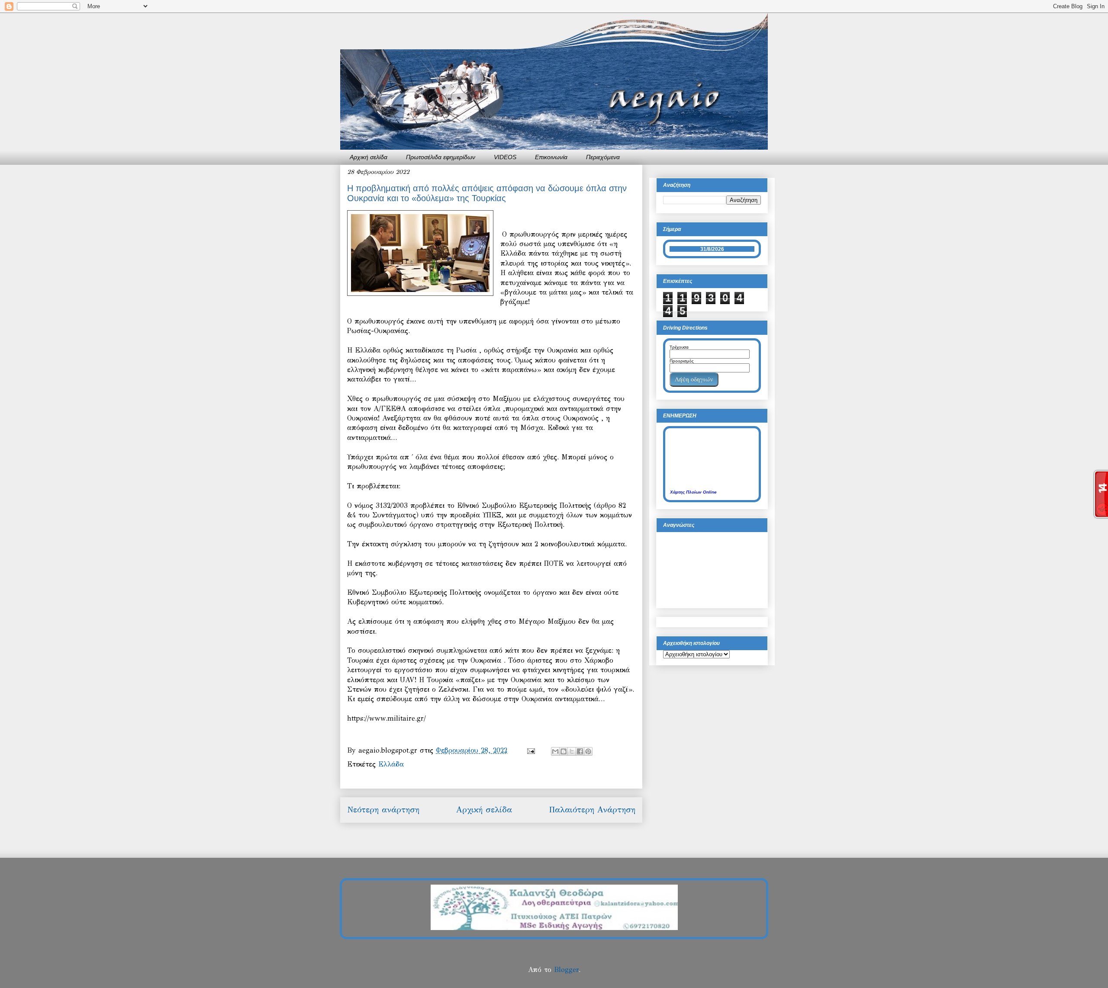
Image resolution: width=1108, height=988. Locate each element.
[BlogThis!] (563, 751)
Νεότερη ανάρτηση (383, 810)
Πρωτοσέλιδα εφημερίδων (440, 157)
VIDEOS (505, 157)
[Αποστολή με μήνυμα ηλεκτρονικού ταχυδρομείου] (555, 751)
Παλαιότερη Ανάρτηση (592, 810)
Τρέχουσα (679, 347)
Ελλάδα (391, 764)
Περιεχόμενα (603, 157)
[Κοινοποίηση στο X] (571, 751)
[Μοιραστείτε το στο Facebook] (580, 751)
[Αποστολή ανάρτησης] (531, 750)
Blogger (566, 970)
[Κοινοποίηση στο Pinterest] (588, 751)
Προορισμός (682, 361)
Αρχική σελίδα (368, 157)
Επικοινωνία (551, 157)
